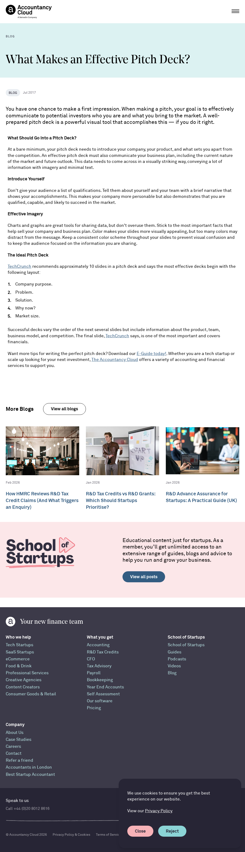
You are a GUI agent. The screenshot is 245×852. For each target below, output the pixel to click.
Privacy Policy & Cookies (71, 835)
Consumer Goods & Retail (31, 694)
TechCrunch (19, 266)
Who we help (18, 637)
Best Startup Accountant (30, 774)
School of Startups (186, 637)
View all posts (143, 576)
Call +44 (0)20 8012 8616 (28, 808)
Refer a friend (19, 760)
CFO (91, 659)
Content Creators (23, 687)
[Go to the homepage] (29, 11)
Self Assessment (103, 694)
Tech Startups (19, 645)
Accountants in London (29, 767)
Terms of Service (108, 835)
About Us (14, 732)
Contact (14, 753)
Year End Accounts (105, 687)
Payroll (93, 673)
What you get (100, 637)
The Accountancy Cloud (114, 359)
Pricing (94, 708)
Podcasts (177, 659)
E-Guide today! (151, 353)
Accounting (98, 645)
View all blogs (64, 409)
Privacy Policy (159, 811)
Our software (99, 701)
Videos (174, 666)
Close (140, 831)
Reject (172, 831)
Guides (174, 652)
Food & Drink (19, 666)
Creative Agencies (23, 680)
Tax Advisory (99, 666)
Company (15, 724)
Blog (172, 673)
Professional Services (27, 673)
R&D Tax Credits (103, 652)
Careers (13, 746)
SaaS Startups (20, 652)
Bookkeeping (100, 680)
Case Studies (18, 739)
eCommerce (18, 659)
